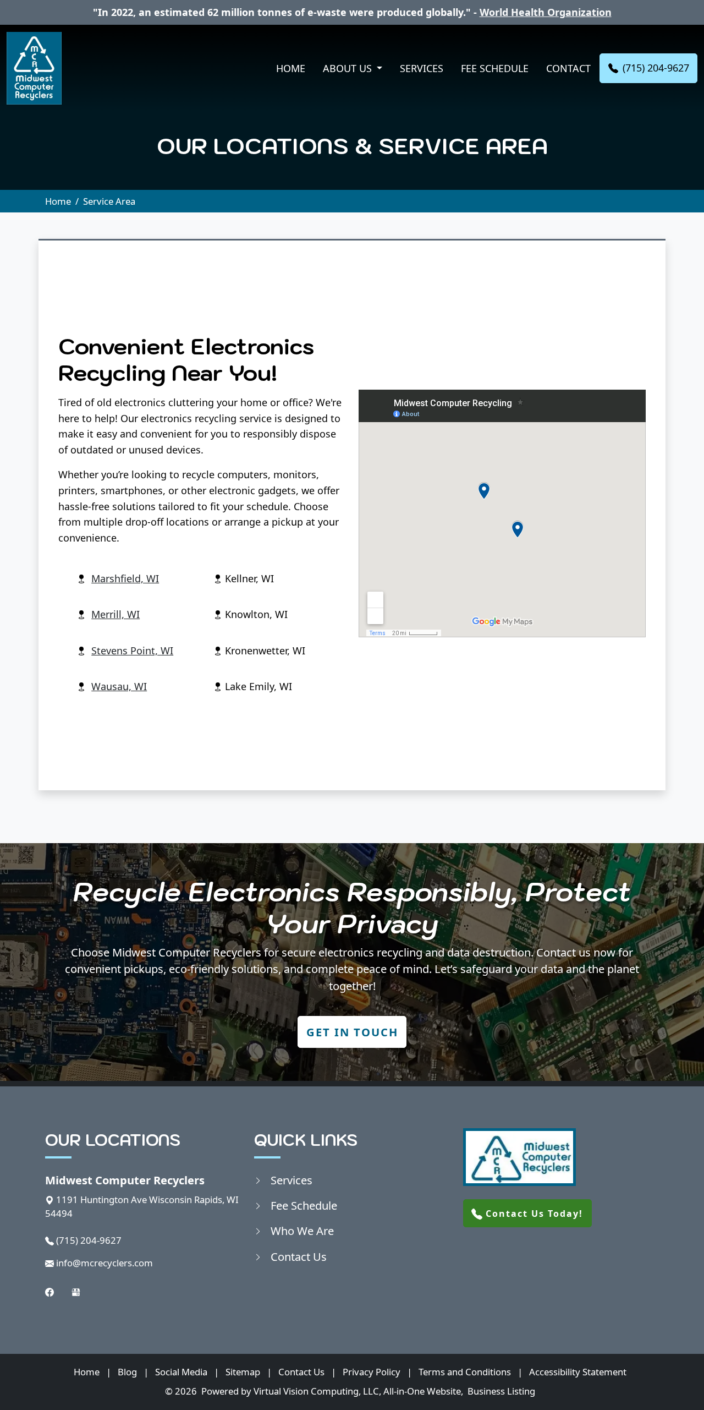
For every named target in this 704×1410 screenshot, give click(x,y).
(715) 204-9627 (656, 67)
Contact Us (299, 1256)
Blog (127, 1371)
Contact (568, 68)
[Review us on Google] (76, 1291)
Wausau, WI (119, 686)
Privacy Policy (371, 1371)
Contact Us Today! (532, 1213)
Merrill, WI (115, 614)
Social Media (181, 1371)
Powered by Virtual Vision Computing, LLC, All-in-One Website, (332, 1391)
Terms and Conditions (465, 1371)
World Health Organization (546, 12)
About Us (349, 68)
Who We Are (302, 1230)
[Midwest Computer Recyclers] (34, 68)
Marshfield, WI (125, 578)
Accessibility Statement (577, 1371)
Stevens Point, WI (132, 650)
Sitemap (243, 1371)
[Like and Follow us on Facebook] (49, 1291)
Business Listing (501, 1391)
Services (421, 68)
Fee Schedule (495, 68)
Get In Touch (352, 1032)
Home (290, 68)
